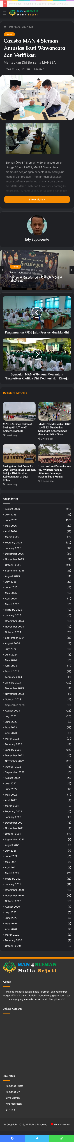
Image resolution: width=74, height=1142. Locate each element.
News (30, 26)
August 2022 (12, 777)
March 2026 (12, 536)
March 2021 (12, 873)
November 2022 (14, 761)
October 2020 (13, 901)
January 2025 (13, 615)
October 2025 (13, 564)
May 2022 (11, 794)
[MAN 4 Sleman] (23, 13)
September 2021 (14, 839)
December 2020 (14, 889)
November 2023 (14, 693)
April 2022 (11, 800)
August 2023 (12, 710)
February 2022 (13, 811)
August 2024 (12, 643)
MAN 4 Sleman (62, 1124)
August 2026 (12, 508)
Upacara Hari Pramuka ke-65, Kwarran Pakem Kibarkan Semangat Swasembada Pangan (54, 471)
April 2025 (11, 598)
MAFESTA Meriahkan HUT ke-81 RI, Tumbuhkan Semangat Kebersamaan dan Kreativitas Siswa (54, 429)
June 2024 (11, 654)
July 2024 (11, 649)
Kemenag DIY (13, 1091)
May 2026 (11, 525)
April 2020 (11, 929)
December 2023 (14, 688)
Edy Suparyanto (37, 239)
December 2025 (14, 553)
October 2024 (13, 632)
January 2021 (13, 884)
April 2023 (11, 733)
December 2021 (14, 822)
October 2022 (13, 766)
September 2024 (15, 637)
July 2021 (10, 850)
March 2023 (12, 738)
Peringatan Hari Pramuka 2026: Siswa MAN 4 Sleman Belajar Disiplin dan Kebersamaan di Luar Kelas (19, 473)
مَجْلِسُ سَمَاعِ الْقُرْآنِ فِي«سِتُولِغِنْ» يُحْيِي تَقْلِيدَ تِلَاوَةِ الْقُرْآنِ (37, 3)
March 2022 (12, 805)
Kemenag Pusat (14, 1085)
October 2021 (13, 833)
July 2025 (10, 581)
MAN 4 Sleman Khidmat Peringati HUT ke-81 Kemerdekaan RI (17, 427)
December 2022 (14, 755)
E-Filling (10, 1109)
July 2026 (11, 514)
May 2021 (10, 861)
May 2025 (11, 593)
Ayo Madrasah (14, 1103)
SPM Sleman (13, 1097)
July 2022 (10, 783)
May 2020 (11, 923)
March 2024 (12, 671)
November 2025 (14, 559)
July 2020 (11, 912)
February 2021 (13, 878)
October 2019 (13, 945)
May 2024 (11, 660)
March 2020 (12, 934)
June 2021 (11, 856)
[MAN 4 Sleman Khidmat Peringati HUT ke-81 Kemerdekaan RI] (19, 411)
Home (9, 26)
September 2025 (14, 570)
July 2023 (11, 716)
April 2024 (11, 665)
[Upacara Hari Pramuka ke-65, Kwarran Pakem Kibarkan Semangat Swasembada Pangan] (54, 453)
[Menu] (4, 14)
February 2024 (13, 677)
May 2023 (11, 727)
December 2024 (14, 621)
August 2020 (12, 906)
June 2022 (11, 789)
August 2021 (12, 845)
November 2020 (14, 895)
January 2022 (13, 817)
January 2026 (13, 548)
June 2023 (11, 721)
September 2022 (14, 772)
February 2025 (13, 609)
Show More (36, 199)
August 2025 (12, 576)
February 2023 (13, 744)
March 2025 (12, 604)
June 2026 (11, 520)
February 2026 (13, 542)
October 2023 (13, 699)
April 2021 (10, 867)
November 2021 (14, 828)
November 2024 (14, 626)
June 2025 (11, 587)
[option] (37, 270)
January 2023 (13, 749)
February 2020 (13, 940)
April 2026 (11, 531)
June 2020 (11, 917)
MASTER (20, 26)
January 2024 (13, 682)
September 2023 (15, 705)
